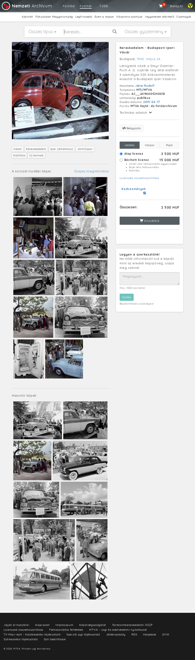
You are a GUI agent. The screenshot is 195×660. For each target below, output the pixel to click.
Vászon (149, 145)
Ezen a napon (104, 16)
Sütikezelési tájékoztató (21, 639)
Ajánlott (27, 16)
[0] (161, 6)
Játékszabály (116, 634)
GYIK (165, 634)
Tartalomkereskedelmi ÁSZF (132, 625)
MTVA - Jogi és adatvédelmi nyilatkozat (118, 629)
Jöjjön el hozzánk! (16, 625)
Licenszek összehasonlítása (139, 178)
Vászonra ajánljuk (129, 16)
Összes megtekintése (91, 171)
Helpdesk (149, 634)
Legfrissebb (83, 16)
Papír (169, 145)
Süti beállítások (55, 639)
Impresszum (64, 625)
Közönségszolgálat (92, 625)
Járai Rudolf (144, 85)
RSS (134, 634)
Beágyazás (133, 128)
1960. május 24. (149, 59)
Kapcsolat (42, 625)
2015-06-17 (151, 102)
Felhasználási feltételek (66, 629)
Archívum (32, 6)
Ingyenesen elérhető (159, 16)
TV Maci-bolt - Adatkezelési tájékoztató (32, 634)
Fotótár (86, 6)
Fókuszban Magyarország (54, 16)
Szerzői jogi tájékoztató (83, 634)
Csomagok (183, 16)
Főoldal (69, 6)
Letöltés (129, 145)
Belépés (176, 6)
